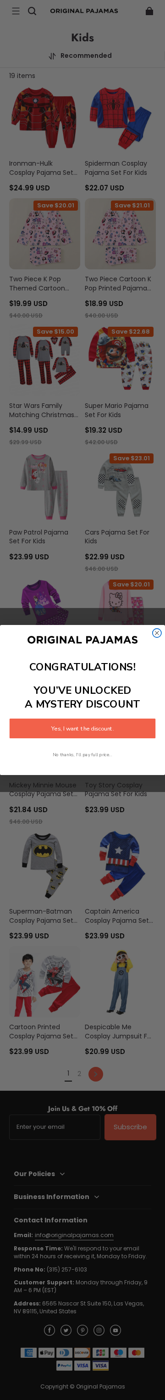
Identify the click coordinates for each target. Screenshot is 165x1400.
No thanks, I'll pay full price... (82, 755)
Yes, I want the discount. (82, 729)
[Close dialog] (157, 633)
